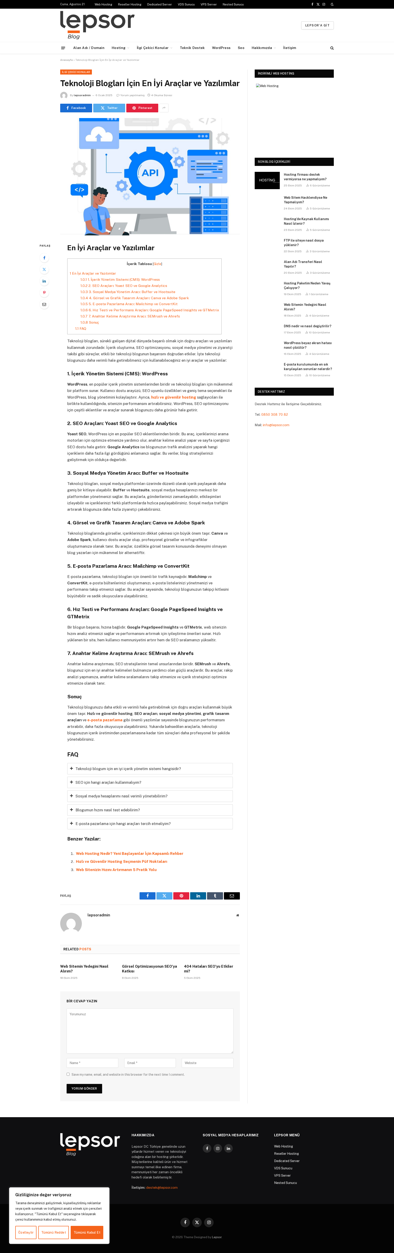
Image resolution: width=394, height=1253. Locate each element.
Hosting (118, 48)
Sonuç (89, 322)
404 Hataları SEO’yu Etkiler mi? (208, 969)
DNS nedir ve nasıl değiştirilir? (307, 326)
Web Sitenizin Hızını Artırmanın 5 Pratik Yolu (116, 869)
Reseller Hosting (129, 4)
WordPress (221, 48)
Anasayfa (66, 60)
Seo (241, 48)
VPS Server (209, 4)
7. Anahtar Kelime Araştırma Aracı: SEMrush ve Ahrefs (130, 316)
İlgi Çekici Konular (153, 48)
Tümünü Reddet (53, 1232)
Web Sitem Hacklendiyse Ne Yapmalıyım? (305, 200)
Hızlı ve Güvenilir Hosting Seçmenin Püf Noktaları (121, 861)
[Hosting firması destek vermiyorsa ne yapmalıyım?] (267, 180)
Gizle (157, 264)
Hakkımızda (262, 48)
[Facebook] (44, 257)
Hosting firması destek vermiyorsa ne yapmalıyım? (305, 177)
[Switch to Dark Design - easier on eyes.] (332, 4)
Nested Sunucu (233, 4)
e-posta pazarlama (104, 720)
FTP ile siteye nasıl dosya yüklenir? (304, 243)
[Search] (331, 48)
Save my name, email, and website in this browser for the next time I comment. (128, 1074)
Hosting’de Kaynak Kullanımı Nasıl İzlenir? (306, 221)
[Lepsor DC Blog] (126, 25)
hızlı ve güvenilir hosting (173, 397)
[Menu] (63, 47)
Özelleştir (26, 1232)
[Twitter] (44, 269)
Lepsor (217, 1237)
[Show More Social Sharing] (163, 108)
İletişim (289, 48)
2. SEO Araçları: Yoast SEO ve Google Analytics (123, 286)
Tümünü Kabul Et (87, 1232)
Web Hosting (103, 4)
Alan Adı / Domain (88, 48)
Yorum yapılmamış (132, 95)
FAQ (80, 328)
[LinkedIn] (44, 281)
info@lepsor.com (276, 425)
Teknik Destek (192, 48)
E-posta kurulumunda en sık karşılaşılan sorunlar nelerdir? (308, 367)
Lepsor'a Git (317, 25)
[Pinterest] (44, 292)
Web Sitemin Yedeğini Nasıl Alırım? (84, 969)
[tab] (150, 768)
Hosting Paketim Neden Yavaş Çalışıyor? (307, 285)
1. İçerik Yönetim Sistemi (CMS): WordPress (120, 279)
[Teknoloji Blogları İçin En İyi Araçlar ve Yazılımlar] (150, 176)
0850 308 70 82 (274, 414)
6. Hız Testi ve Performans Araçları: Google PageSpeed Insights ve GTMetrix (149, 310)
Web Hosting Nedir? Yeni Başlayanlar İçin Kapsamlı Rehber (129, 853)
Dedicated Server (159, 4)
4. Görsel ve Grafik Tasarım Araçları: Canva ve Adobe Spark (134, 298)
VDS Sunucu (186, 4)
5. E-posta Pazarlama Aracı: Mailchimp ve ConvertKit (129, 304)
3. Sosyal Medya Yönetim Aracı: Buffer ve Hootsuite (127, 292)
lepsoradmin (82, 95)
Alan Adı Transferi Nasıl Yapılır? (303, 264)
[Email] (44, 304)
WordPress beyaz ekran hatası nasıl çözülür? (308, 345)
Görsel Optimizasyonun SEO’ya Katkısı (149, 969)
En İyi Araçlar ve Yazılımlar (93, 273)
